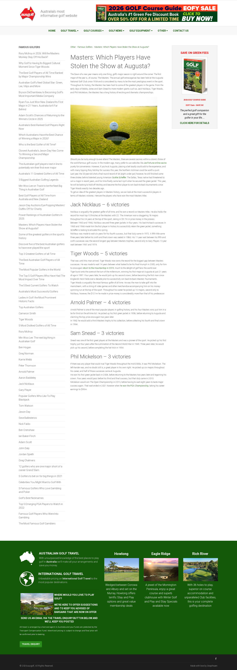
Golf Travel (69, 30)
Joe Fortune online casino (155, 163)
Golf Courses (93, 30)
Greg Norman (26, 353)
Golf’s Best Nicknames (31, 498)
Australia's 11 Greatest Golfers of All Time (41, 173)
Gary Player (25, 390)
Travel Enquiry (31, 644)
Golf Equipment (140, 30)
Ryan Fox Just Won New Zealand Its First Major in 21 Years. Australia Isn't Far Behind (41, 106)
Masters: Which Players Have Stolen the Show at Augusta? (121, 47)
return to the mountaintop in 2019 (98, 268)
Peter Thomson (27, 365)
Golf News (115, 30)
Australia (51, 561)
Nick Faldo (24, 424)
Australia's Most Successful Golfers (38, 291)
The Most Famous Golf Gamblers (37, 523)
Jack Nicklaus (26, 383)
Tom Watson (26, 405)
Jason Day (24, 411)
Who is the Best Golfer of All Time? (37, 144)
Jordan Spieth (26, 454)
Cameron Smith (27, 313)
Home (52, 30)
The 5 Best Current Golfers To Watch (38, 285)
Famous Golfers (85, 47)
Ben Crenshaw (27, 430)
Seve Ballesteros (28, 417)
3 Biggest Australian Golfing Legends (38, 179)
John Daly (24, 448)
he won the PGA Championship (134, 386)
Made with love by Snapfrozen (203, 666)
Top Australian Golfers (31, 307)
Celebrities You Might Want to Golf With (40, 482)
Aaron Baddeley (27, 377)
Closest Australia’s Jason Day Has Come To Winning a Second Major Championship (41, 154)
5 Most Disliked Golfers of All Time (37, 325)
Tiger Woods (26, 319)
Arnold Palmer (26, 371)
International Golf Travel (76, 578)
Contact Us (181, 30)
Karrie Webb (25, 359)
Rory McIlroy (26, 331)
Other (162, 30)
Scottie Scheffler (119, 177)
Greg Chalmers (27, 460)
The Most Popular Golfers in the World (39, 269)
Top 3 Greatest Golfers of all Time (37, 253)
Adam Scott (25, 442)
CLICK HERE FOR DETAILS (194, 123)
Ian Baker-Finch (27, 436)
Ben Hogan (25, 347)
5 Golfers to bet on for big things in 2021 (40, 476)
